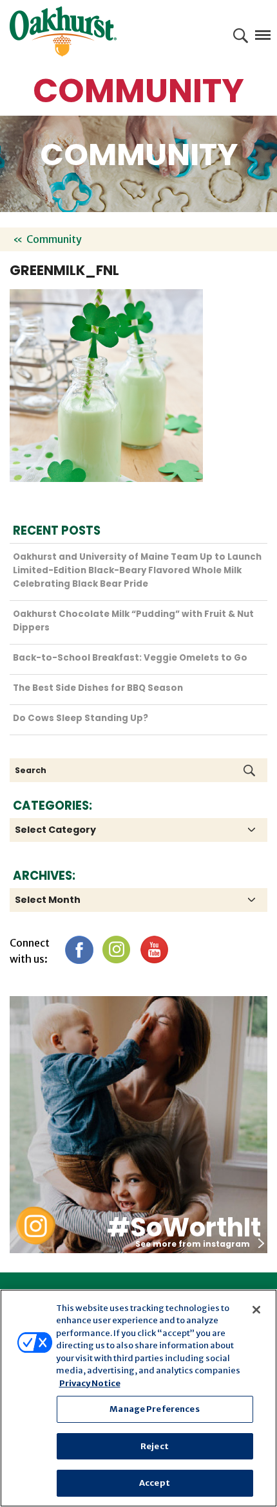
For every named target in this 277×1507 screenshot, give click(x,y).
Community (54, 239)
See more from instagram (192, 1243)
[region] (138, 1398)
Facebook (78, 949)
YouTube (153, 949)
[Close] (256, 1310)
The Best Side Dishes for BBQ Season (98, 688)
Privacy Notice (89, 1383)
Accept (154, 1482)
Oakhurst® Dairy (63, 31)
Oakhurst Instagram (35, 1225)
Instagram (116, 949)
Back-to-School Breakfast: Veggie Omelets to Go (130, 658)
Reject (154, 1446)
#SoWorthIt (184, 1227)
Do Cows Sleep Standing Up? (80, 718)
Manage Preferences (154, 1409)
